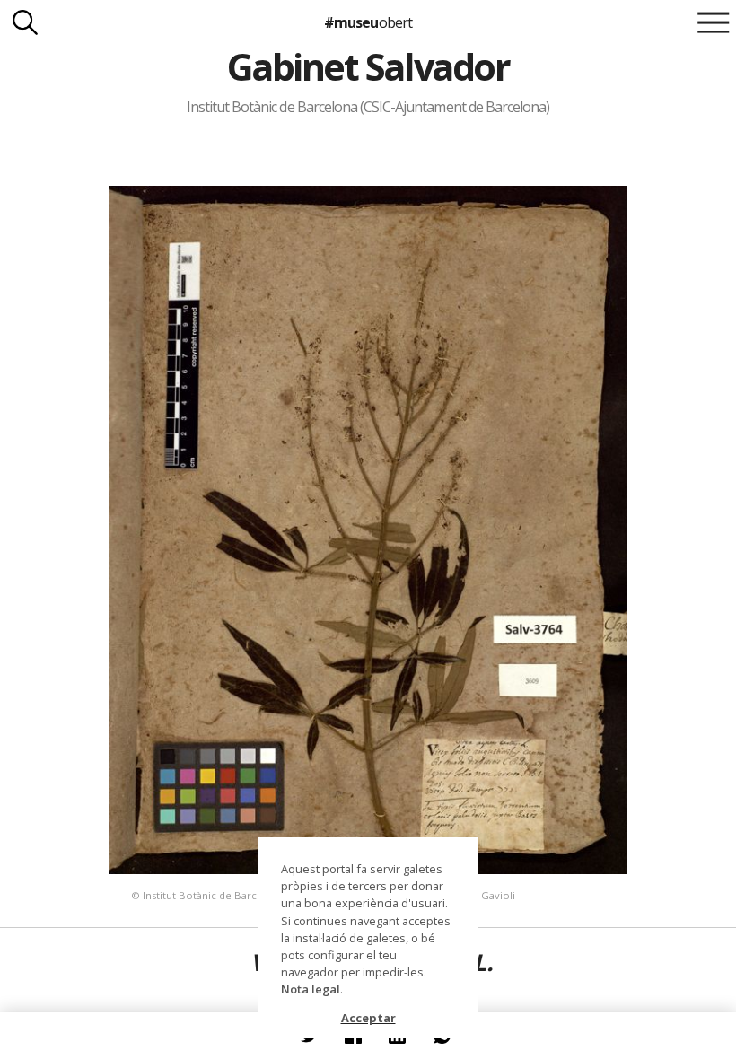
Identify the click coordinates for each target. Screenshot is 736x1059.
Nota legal (310, 989)
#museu (367, 22)
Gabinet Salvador (368, 66)
